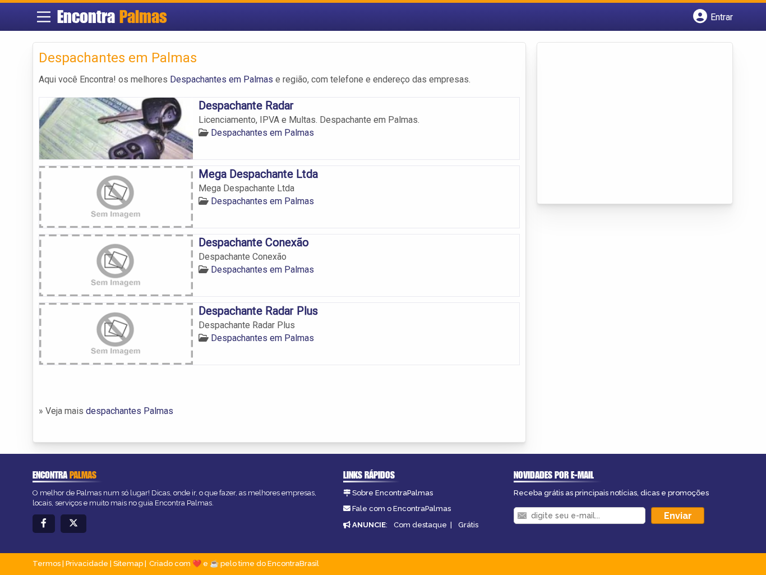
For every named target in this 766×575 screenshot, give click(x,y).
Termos (47, 563)
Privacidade (87, 563)
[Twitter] (73, 523)
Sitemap (128, 563)
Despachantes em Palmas (221, 79)
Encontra (112, 16)
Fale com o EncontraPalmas (401, 508)
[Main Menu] (44, 17)
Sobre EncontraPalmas (392, 493)
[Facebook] (44, 523)
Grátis (468, 525)
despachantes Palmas (129, 411)
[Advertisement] (627, 124)
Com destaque (420, 525)
